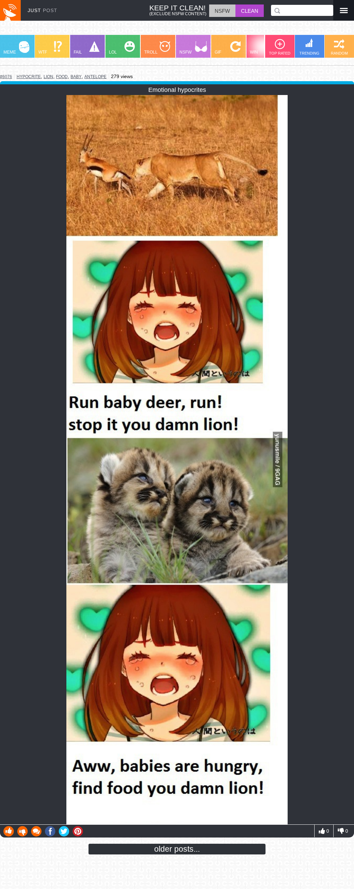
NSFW (185, 52)
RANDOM (339, 53)
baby (76, 76)
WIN (254, 52)
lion (48, 76)
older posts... (177, 848)
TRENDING (309, 53)
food (62, 76)
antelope (95, 76)
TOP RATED (279, 53)
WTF (42, 52)
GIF (218, 52)
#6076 (6, 76)
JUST (42, 10)
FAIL (78, 52)
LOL (113, 52)
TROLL (151, 52)
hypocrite (29, 76)
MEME (9, 52)
